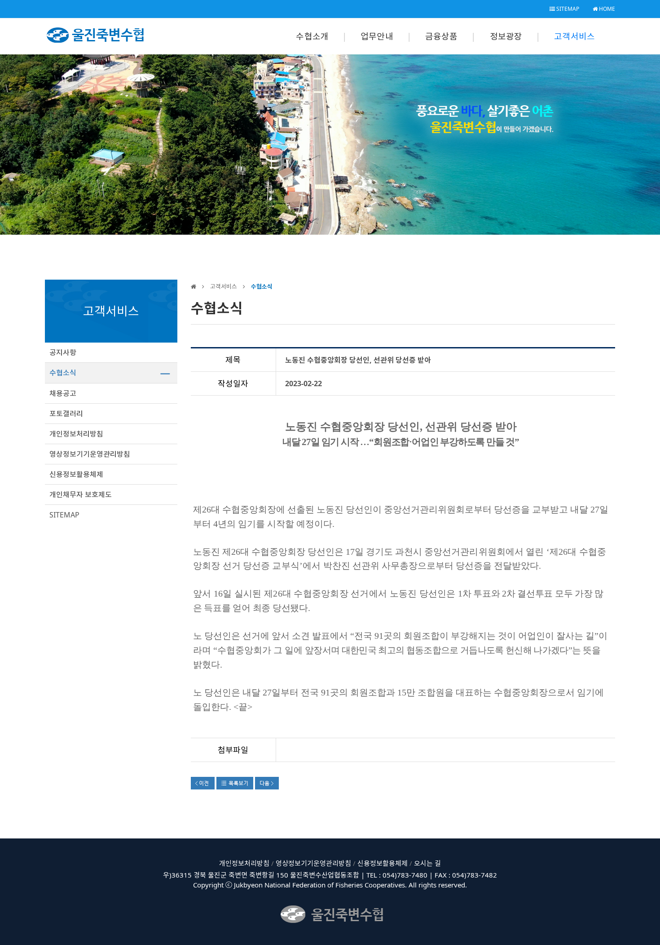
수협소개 (312, 36)
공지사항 (62, 352)
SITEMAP (567, 9)
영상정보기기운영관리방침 (89, 454)
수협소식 (62, 373)
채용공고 (62, 393)
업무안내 (377, 36)
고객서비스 (574, 36)
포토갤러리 (66, 414)
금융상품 (441, 36)
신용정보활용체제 (76, 474)
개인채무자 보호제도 (80, 494)
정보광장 (506, 36)
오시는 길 (427, 863)
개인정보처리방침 (76, 434)
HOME (606, 9)
